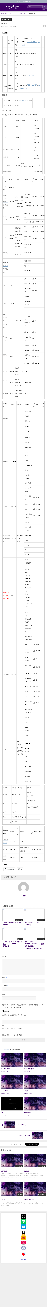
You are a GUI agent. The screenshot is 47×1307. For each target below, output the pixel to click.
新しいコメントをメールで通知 (12, 1028)
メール (5, 985)
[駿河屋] (23, 1259)
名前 (4, 977)
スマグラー (31, 75)
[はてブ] (23, 1226)
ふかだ (23, 895)
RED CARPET (32, 42)
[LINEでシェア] (23, 1221)
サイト (4, 994)
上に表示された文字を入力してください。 (15, 1015)
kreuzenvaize (23, 100)
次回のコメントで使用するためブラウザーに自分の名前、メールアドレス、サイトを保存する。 (23, 1006)
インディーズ (6, 19)
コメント (6, 956)
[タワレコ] (23, 1237)
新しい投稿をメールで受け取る (12, 1035)
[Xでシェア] (23, 1216)
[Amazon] (23, 1232)
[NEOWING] (23, 1248)
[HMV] (23, 1243)
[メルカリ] (23, 1254)
